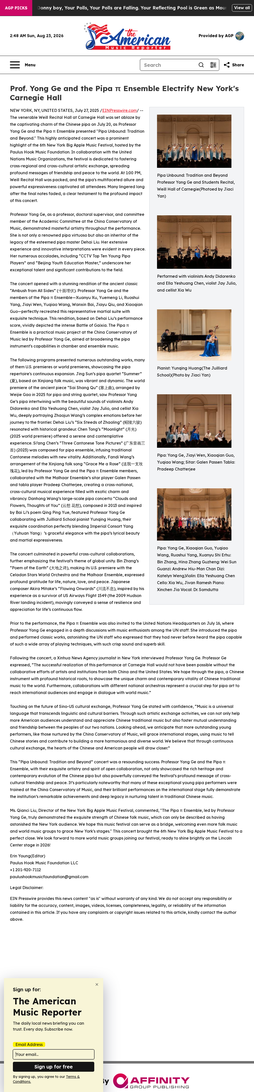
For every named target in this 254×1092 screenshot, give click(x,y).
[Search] (201, 65)
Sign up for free (53, 1067)
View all (242, 7)
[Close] (97, 984)
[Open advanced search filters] (213, 65)
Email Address (29, 1044)
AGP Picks (16, 7)
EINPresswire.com (119, 110)
